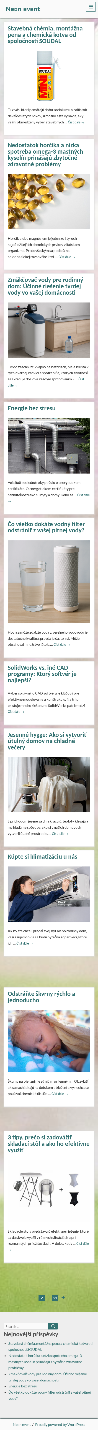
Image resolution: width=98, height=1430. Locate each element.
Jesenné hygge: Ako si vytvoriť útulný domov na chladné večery (47, 741)
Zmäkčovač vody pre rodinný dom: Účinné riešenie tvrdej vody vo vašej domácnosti (45, 286)
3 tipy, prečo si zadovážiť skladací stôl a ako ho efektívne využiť (49, 1144)
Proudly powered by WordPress (60, 1424)
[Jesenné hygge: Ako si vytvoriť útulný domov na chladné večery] (49, 784)
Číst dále (76, 122)
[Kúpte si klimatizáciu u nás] (49, 893)
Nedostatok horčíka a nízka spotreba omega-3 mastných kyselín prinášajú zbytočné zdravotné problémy (45, 155)
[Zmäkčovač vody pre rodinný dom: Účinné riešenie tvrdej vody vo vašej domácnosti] (49, 329)
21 (55, 1297)
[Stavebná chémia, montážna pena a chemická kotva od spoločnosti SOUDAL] (49, 75)
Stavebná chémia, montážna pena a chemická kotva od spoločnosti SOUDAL (45, 35)
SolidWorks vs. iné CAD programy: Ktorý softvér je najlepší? (42, 674)
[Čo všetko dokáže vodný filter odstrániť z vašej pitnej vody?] (49, 581)
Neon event (22, 1424)
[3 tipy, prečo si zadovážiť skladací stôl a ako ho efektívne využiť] (49, 1190)
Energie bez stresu (32, 409)
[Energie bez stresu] (49, 445)
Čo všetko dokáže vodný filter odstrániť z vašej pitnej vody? (46, 527)
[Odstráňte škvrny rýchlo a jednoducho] (49, 1040)
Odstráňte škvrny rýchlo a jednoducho (41, 997)
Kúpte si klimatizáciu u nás (42, 857)
